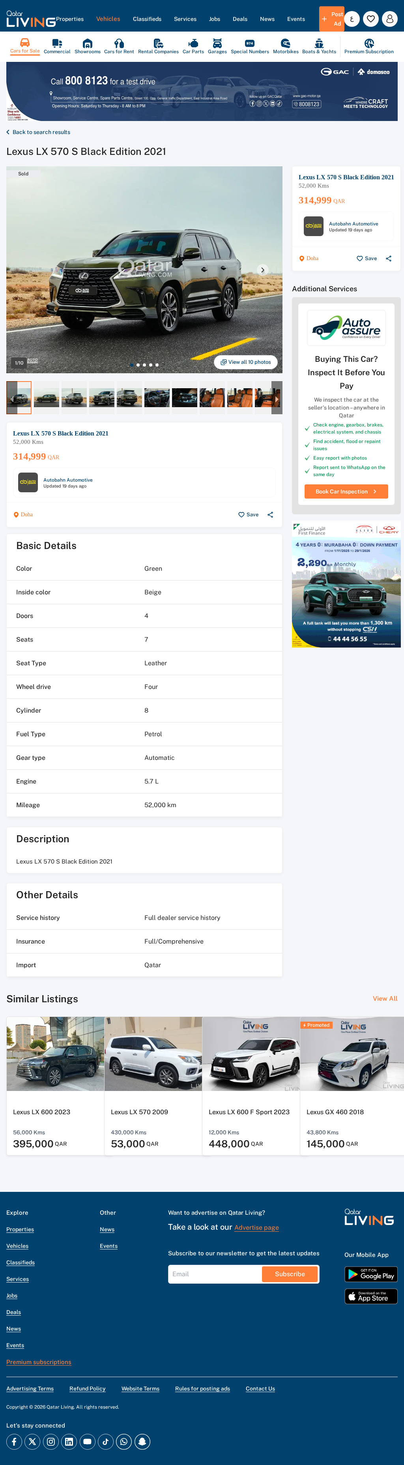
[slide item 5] (157, 365)
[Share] (270, 514)
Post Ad (337, 19)
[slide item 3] (144, 365)
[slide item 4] (150, 365)
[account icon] (390, 19)
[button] (31, 18)
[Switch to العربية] (352, 19)
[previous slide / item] (11, 397)
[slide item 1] (131, 365)
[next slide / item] (263, 270)
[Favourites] (371, 19)
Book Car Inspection (342, 491)
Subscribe (290, 1274)
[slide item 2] (138, 365)
